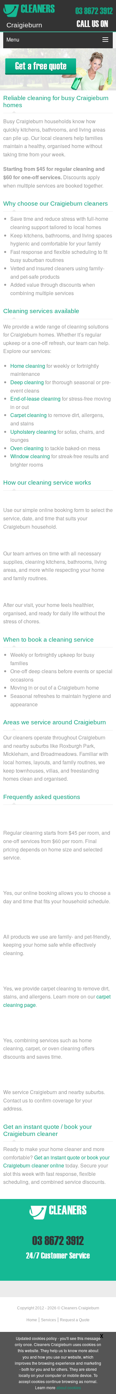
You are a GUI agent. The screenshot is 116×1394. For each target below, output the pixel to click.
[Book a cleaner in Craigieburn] (40, 66)
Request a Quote (75, 1320)
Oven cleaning (27, 448)
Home (31, 1320)
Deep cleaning (27, 382)
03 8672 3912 (94, 11)
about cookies (68, 1387)
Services (48, 1320)
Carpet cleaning (28, 415)
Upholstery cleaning (33, 431)
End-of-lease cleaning (35, 398)
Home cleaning (27, 365)
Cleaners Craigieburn (80, 1308)
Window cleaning (30, 456)
